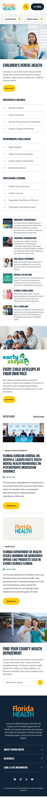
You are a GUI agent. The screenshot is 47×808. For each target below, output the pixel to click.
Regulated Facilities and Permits (23, 200)
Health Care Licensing (19, 186)
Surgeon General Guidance (16, 450)
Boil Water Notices (17, 168)
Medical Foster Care (23, 274)
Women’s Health (16, 108)
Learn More (9, 399)
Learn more (9, 88)
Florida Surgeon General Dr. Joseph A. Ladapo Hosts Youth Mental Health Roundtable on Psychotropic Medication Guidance (22, 463)
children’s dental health (22, 65)
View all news (38, 416)
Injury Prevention (16, 115)
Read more (11, 506)
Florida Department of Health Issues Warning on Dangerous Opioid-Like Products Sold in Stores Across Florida (23, 558)
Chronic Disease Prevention (21, 129)
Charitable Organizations (25, 238)
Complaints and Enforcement (22, 207)
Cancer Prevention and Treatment (24, 122)
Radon (12, 154)
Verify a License (16, 193)
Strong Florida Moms (23, 290)
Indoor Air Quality (25, 154)
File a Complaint (21, 306)
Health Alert (10, 546)
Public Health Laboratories (21, 161)
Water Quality (15, 147)
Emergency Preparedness (25, 219)
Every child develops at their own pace (21, 371)
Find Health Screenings (24, 258)
